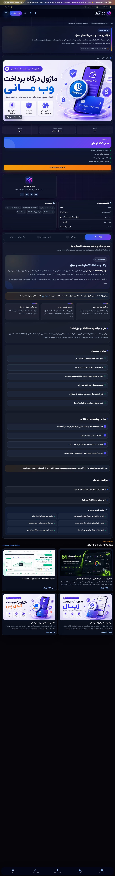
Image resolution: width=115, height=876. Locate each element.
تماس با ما (7, 7)
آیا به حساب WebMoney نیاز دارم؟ (94, 500)
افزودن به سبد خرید (56, 167)
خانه (112, 23)
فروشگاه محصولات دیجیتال (99, 23)
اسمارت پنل (46, 296)
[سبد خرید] (30, 13)
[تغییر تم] (36, 13)
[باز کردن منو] (6, 13)
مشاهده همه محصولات (11, 545)
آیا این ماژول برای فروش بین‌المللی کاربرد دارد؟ (90, 489)
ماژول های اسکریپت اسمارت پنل (78, 23)
